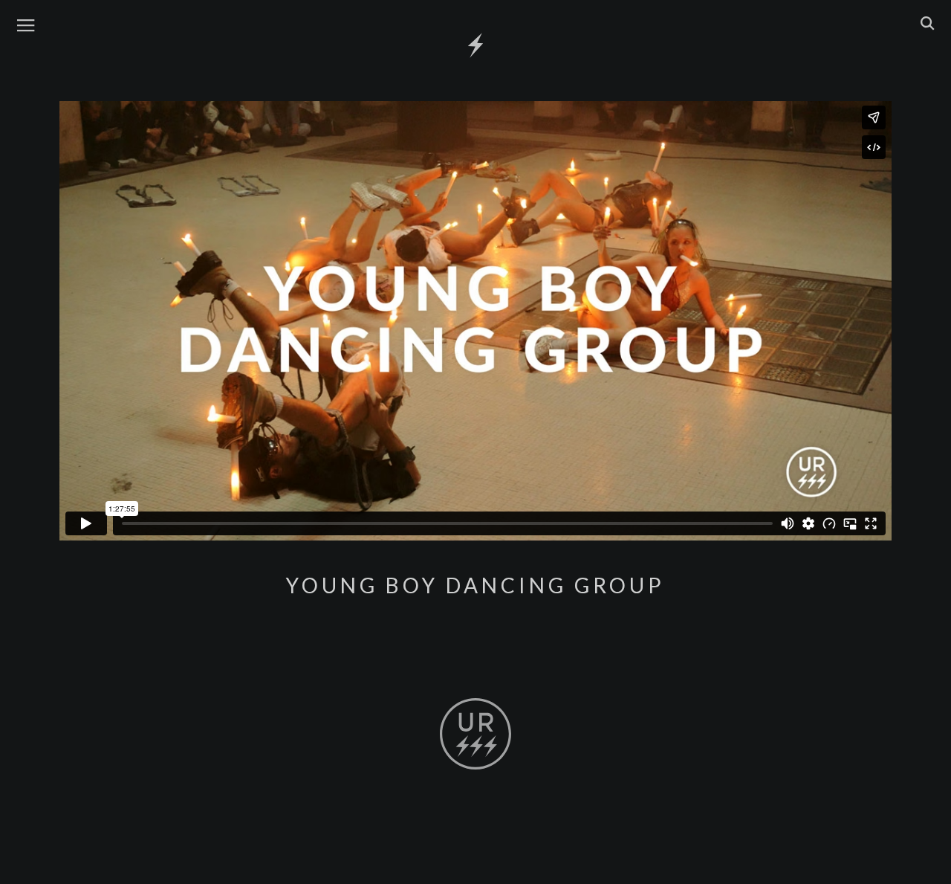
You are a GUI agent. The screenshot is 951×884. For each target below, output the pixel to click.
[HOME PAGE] (475, 46)
